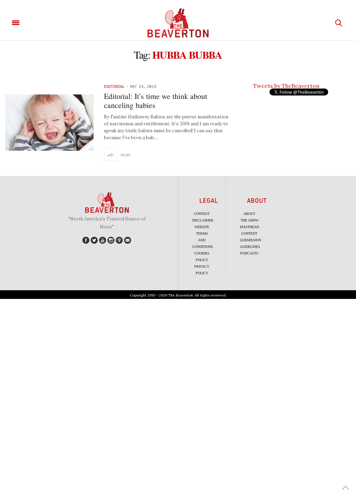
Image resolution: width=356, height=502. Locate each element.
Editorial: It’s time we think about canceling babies (155, 100)
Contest (202, 214)
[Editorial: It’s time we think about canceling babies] (49, 122)
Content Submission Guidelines (250, 240)
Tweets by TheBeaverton (286, 85)
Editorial (114, 86)
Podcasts (249, 253)
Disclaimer (202, 220)
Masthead (249, 227)
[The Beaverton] (178, 23)
